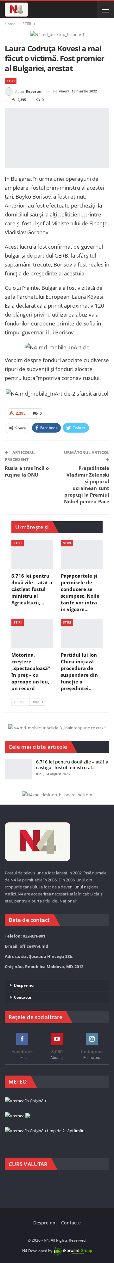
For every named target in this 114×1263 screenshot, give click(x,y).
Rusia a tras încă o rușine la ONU (27, 471)
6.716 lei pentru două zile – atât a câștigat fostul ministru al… (72, 764)
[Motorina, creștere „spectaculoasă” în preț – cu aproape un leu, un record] (32, 633)
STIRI (11, 81)
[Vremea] (17, 1116)
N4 (24, 1250)
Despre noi (24, 985)
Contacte (22, 997)
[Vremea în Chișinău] (25, 1101)
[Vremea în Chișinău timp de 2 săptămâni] (45, 1131)
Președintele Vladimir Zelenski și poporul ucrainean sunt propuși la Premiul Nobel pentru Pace (86, 485)
